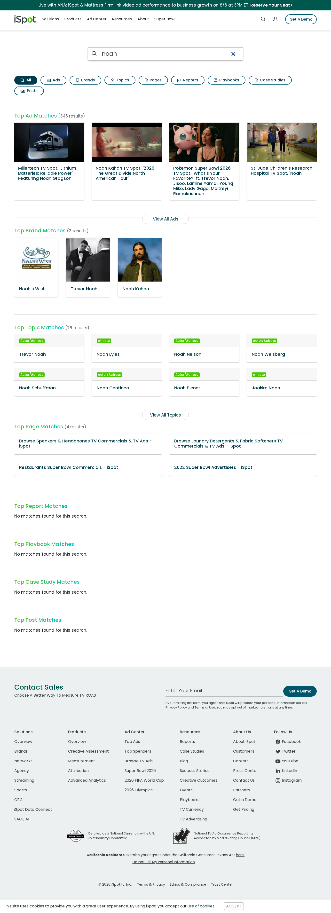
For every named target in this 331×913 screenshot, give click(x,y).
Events (186, 790)
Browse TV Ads (139, 761)
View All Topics (165, 415)
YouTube (290, 761)
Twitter (289, 751)
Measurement (81, 761)
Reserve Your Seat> (271, 5)
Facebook (291, 741)
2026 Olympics (139, 790)
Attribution (78, 770)
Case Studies (272, 80)
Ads (56, 80)
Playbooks (228, 80)
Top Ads (132, 741)
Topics (122, 80)
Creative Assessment (88, 751)
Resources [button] (122, 19)
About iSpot (244, 741)
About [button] (143, 19)
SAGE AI (21, 819)
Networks (23, 761)
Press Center (245, 770)
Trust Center (222, 884)
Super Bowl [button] (164, 19)
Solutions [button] (50, 19)
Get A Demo (301, 19)
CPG (18, 800)
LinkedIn (289, 770)
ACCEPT (234, 906)
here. (240, 854)
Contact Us (244, 780)
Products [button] (72, 19)
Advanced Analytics (87, 780)
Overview (23, 741)
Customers (243, 751)
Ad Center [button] (97, 19)
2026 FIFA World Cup (144, 780)
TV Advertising (193, 819)
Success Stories (194, 770)
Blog (184, 761)
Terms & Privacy (151, 884)
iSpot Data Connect (33, 809)
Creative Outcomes (198, 780)
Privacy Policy (176, 707)
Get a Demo (244, 800)
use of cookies (201, 906)
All (28, 80)
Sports (20, 790)
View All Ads (165, 219)
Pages (155, 80)
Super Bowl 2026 (140, 770)
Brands (87, 80)
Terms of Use (205, 707)
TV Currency (192, 809)
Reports (190, 80)
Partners (241, 790)
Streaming (24, 780)
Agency (21, 770)
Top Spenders (138, 751)
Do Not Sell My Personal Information (164, 861)
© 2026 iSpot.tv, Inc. (115, 884)
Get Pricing (243, 809)
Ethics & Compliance (188, 884)
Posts (32, 91)
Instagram (292, 780)
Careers (241, 761)
